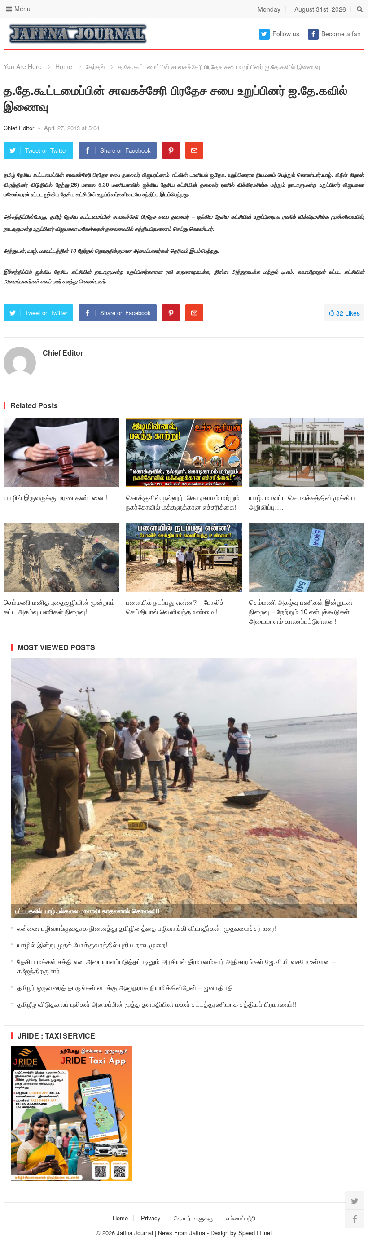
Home (63, 66)
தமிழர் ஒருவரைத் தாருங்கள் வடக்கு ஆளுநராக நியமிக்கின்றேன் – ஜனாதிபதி (125, 987)
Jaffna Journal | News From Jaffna (161, 1232)
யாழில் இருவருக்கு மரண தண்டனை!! (56, 497)
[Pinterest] (171, 150)
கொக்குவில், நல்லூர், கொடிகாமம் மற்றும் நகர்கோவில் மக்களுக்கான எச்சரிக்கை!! (183, 502)
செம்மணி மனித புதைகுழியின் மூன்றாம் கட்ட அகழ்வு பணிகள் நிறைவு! (59, 606)
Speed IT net (255, 1232)
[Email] (194, 150)
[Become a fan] (355, 1219)
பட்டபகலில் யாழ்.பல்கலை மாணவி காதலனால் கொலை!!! (87, 910)
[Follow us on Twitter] (355, 1201)
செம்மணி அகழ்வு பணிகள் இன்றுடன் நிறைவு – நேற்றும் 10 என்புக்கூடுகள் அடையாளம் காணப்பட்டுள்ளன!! (301, 611)
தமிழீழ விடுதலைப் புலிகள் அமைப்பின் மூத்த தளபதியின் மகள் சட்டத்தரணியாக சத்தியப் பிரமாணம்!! (156, 1003)
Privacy (151, 1218)
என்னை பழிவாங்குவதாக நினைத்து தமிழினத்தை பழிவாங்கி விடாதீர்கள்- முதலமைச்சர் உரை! (146, 928)
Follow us (285, 33)
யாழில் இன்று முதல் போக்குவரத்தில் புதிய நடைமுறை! (92, 944)
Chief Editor (20, 127)
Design (220, 1232)
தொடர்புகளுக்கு (193, 1218)
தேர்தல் (95, 66)
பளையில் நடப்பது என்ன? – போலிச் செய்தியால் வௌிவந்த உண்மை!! (175, 606)
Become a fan (341, 33)
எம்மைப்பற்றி (240, 1218)
